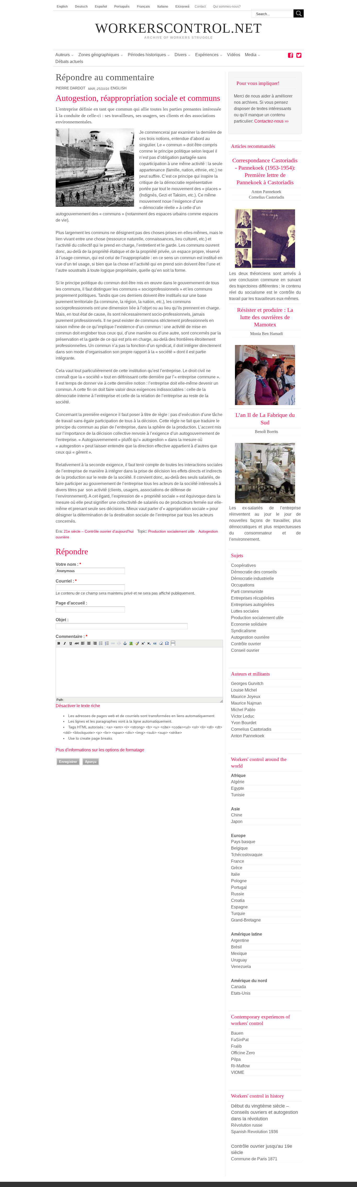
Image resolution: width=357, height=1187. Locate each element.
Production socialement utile (171, 531)
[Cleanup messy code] (137, 643)
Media (250, 55)
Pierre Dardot (70, 88)
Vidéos (233, 55)
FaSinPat (240, 1040)
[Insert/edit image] (131, 643)
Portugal (239, 887)
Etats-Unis (240, 993)
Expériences (206, 55)
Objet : (62, 620)
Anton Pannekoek (247, 736)
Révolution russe (246, 1125)
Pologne (239, 881)
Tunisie (238, 795)
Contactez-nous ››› (271, 121)
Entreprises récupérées (252, 598)
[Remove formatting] (161, 643)
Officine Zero (243, 1053)
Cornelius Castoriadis (251, 729)
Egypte (237, 788)
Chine (236, 815)
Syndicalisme (243, 631)
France (237, 861)
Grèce (236, 868)
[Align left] (83, 643)
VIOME (237, 1072)
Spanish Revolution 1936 (254, 1132)
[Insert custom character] (167, 643)
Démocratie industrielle (252, 578)
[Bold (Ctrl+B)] (59, 643)
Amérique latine (246, 934)
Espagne (239, 907)
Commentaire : (71, 636)
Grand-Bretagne (246, 920)
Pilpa (236, 1059)
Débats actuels (69, 61)
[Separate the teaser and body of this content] (173, 643)
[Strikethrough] (77, 643)
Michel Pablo (243, 709)
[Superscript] (143, 643)
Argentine (240, 940)
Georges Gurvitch (247, 683)
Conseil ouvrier (245, 650)
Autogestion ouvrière (250, 637)
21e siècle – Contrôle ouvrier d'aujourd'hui (99, 531)
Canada (238, 986)
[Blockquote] (155, 643)
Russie (237, 894)
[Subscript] (149, 643)
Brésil (236, 947)
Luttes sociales (245, 611)
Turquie (238, 913)
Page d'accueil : (71, 603)
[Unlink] (119, 643)
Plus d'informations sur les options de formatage (100, 750)
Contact (200, 6)
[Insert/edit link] (113, 643)
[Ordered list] (107, 643)
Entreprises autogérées (252, 604)
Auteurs (62, 55)
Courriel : (66, 581)
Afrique (238, 775)
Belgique (239, 848)
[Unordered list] (101, 643)
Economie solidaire (249, 624)
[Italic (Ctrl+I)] (65, 643)
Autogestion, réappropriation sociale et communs (138, 98)
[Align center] (89, 643)
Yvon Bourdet (243, 723)
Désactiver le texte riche (78, 706)
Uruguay (239, 960)
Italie (235, 874)
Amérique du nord (249, 980)
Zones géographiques (98, 55)
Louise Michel (244, 690)
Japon (237, 821)
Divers (181, 55)
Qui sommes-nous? (227, 6)
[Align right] (95, 643)
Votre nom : (68, 564)
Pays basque (243, 841)
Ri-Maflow (240, 1066)
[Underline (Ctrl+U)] (71, 643)
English (118, 88)
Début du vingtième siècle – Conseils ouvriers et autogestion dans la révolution (264, 1112)
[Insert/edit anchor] (125, 643)
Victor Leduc (242, 716)
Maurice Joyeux (245, 696)
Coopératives (243, 565)
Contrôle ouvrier (246, 644)
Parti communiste (247, 591)
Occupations (242, 585)
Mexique (239, 953)
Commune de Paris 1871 (254, 1159)
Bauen (237, 1033)
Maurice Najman (246, 703)
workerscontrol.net (178, 28)
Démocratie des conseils (254, 572)
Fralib (236, 1046)
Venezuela (241, 966)
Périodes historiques (147, 55)
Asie (235, 809)
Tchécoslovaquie (246, 854)
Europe (238, 835)
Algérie (237, 782)
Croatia (238, 900)
